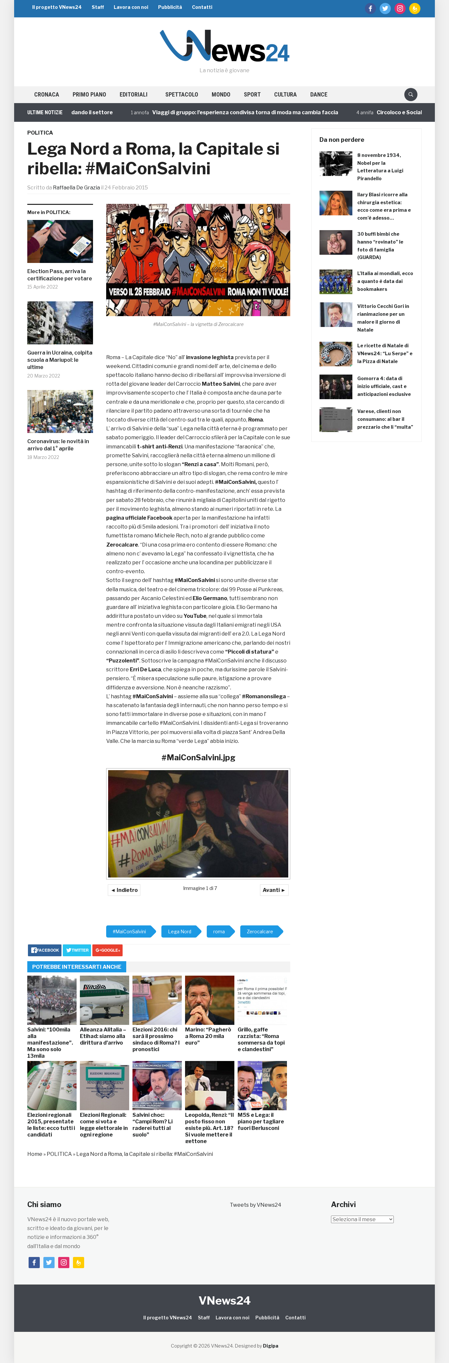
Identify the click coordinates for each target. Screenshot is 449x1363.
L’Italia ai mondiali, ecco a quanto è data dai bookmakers (385, 281)
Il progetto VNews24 (57, 7)
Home (34, 1154)
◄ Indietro (124, 890)
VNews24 (225, 1300)
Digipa (270, 1346)
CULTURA (285, 94)
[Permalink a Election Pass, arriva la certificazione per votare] (60, 244)
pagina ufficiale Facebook (139, 518)
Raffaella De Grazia (76, 187)
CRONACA (46, 94)
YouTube (194, 616)
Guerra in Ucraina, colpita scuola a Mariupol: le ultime (59, 360)
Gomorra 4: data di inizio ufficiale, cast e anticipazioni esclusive (384, 386)
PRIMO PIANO (89, 94)
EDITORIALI (134, 94)
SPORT (252, 94)
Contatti (202, 7)
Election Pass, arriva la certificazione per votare (59, 275)
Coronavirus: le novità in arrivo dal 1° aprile (58, 445)
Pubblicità (170, 7)
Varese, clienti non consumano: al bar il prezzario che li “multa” (385, 419)
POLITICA (40, 133)
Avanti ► (274, 890)
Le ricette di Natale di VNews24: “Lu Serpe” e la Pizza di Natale (385, 353)
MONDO (221, 94)
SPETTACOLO (181, 94)
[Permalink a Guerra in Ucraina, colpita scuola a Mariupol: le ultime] (60, 325)
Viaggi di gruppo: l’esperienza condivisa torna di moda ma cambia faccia (214, 112)
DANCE (318, 94)
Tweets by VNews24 (255, 1205)
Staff (98, 7)
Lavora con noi (131, 7)
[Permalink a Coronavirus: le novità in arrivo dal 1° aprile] (60, 414)
